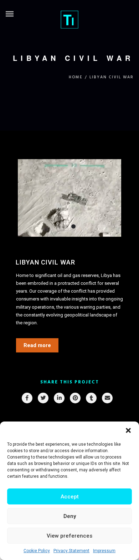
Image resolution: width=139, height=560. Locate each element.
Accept (70, 496)
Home (76, 77)
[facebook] (26, 398)
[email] (107, 398)
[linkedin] (58, 398)
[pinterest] (75, 398)
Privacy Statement (71, 550)
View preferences (69, 536)
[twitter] (42, 398)
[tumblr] (91, 398)
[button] (128, 430)
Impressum (104, 550)
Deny (69, 516)
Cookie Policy (37, 550)
